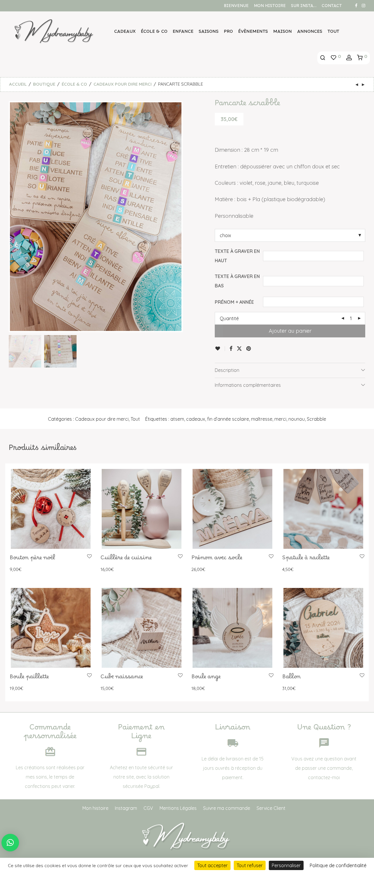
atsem (177, 419)
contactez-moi (324, 777)
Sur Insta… (303, 7)
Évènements (253, 32)
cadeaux (195, 419)
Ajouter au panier (290, 330)
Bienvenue (236, 7)
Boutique (44, 84)
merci (280, 419)
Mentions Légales (178, 808)
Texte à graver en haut (237, 255)
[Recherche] (322, 57)
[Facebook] (356, 5)
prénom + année (234, 302)
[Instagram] (363, 5)
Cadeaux (125, 32)
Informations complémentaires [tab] (248, 385)
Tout (333, 32)
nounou (296, 419)
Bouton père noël (32, 559)
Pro (228, 32)
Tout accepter (212, 865)
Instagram (126, 808)
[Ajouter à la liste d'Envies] (220, 348)
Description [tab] (227, 370)
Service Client (271, 808)
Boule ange (206, 678)
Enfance (183, 32)
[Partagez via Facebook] (230, 349)
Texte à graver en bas (237, 281)
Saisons (209, 32)
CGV (148, 808)
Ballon (291, 678)
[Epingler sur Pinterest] (249, 349)
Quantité (229, 318)
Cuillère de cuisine (126, 559)
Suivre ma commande (226, 808)
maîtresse (261, 419)
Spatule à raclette (306, 559)
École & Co (154, 32)
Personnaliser (286, 865)
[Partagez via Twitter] (239, 349)
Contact (332, 7)
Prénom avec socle (216, 559)
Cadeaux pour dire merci (123, 84)
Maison (282, 32)
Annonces (309, 32)
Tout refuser (250, 865)
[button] (10, 842)
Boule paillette (29, 678)
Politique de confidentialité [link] (338, 865)
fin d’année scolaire (228, 419)
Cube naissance (122, 678)
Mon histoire (270, 7)
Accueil (18, 84)
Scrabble (316, 419)
